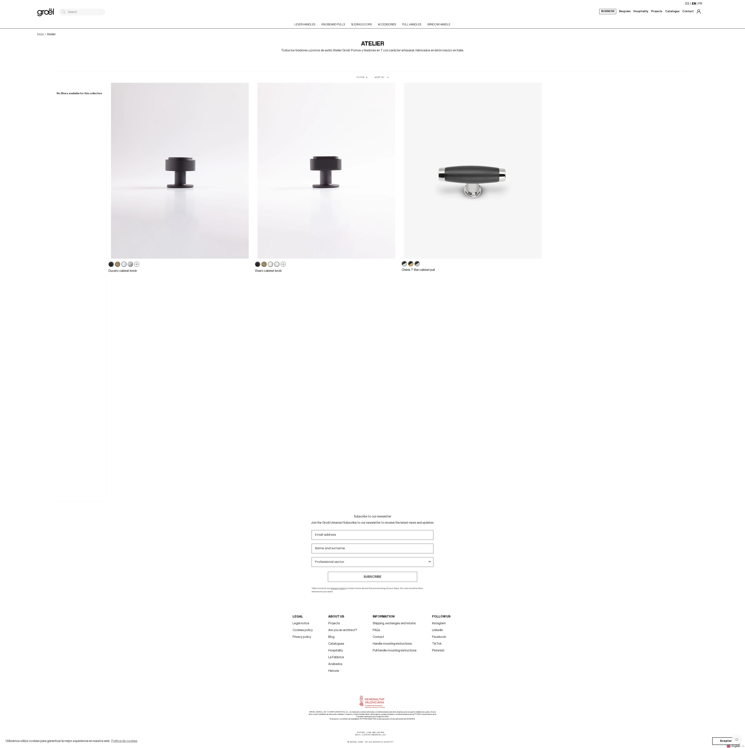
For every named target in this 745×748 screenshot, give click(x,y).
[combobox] (371, 562)
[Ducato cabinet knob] (180, 171)
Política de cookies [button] (124, 741)
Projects (334, 623)
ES (687, 3)
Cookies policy (303, 630)
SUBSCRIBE (372, 576)
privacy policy (338, 588)
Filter (361, 77)
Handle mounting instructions (392, 643)
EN (694, 3)
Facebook (439, 636)
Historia (333, 670)
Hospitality (335, 650)
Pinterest (438, 650)
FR (700, 3)
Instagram (439, 623)
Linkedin (437, 630)
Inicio (40, 34)
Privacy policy (302, 636)
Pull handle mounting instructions (395, 650)
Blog (331, 636)
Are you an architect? (342, 630)
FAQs (376, 630)
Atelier (51, 34)
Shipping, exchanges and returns (394, 623)
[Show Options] (430, 562)
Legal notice (301, 623)
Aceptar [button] (726, 740)
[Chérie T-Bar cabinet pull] (473, 171)
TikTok (437, 643)
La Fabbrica (336, 657)
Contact (378, 636)
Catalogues (336, 643)
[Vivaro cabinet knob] (326, 171)
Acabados (335, 664)
